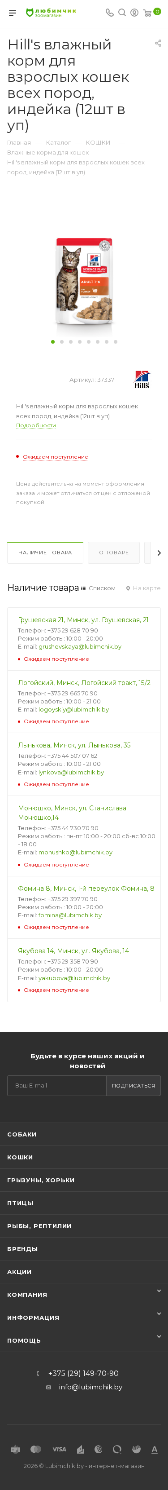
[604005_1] (84, 280)
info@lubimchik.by (90, 1387)
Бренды (22, 1248)
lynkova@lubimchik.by (71, 772)
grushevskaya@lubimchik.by (80, 646)
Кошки (20, 1157)
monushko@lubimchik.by (75, 852)
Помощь (24, 1340)
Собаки (22, 1134)
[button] (52, 342)
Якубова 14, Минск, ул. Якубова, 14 (73, 951)
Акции (19, 1271)
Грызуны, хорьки (41, 1180)
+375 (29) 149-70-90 (83, 1373)
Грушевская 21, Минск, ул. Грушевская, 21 (83, 620)
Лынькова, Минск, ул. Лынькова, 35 (74, 745)
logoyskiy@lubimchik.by (74, 709)
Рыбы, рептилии (39, 1225)
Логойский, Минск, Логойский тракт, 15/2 (84, 683)
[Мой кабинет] (134, 13)
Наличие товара (45, 552)
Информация (33, 1317)
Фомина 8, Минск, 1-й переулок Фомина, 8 (86, 888)
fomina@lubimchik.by (70, 915)
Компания (27, 1294)
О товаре (114, 552)
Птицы (20, 1203)
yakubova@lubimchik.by (74, 978)
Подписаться (133, 1086)
